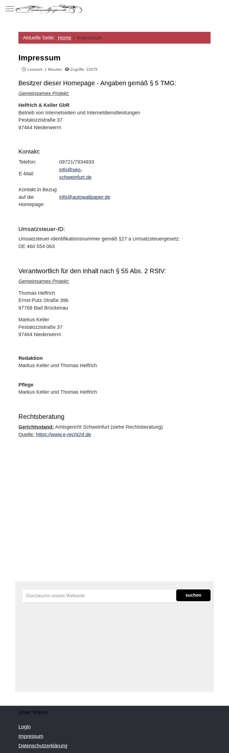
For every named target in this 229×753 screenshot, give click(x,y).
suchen (193, 595)
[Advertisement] (114, 532)
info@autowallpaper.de (84, 197)
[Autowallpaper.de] (114, 9)
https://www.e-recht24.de (63, 434)
